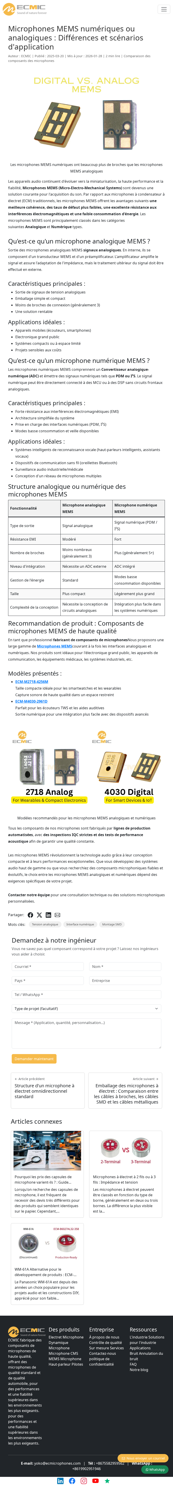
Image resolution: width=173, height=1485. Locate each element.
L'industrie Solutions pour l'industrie (147, 1340)
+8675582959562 (110, 1463)
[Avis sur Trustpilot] (107, 1481)
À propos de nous (104, 1337)
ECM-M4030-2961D (31, 701)
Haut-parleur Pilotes (66, 1364)
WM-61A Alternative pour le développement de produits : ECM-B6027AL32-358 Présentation (44, 1275)
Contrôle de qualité (105, 1342)
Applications (140, 1347)
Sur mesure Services (106, 1347)
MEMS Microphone (65, 1358)
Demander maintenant (34, 1058)
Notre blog (139, 1369)
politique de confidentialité (101, 1361)
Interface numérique (80, 924)
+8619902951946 (86, 1468)
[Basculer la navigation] (164, 9)
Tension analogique (45, 924)
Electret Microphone (66, 1337)
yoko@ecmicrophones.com (57, 1463)
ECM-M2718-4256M (31, 681)
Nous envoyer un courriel (146, 1458)
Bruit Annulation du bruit (146, 1356)
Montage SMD (112, 924)
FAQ (133, 1364)
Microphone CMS (63, 1353)
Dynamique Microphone (59, 1345)
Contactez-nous (102, 1353)
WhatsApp (157, 1469)
